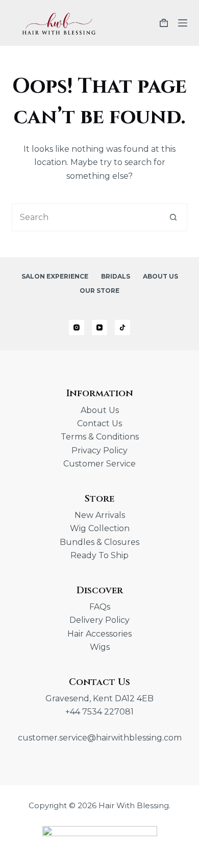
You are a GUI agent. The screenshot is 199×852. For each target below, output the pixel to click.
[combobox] (85, 217)
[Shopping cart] (164, 23)
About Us (160, 276)
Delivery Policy (99, 620)
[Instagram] (76, 327)
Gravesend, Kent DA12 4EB (99, 698)
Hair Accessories (99, 634)
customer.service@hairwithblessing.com (100, 738)
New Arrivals (99, 515)
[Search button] (173, 217)
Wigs (100, 647)
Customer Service (99, 464)
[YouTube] (99, 327)
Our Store (99, 290)
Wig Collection (100, 528)
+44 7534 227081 (99, 712)
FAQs (99, 607)
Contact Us (99, 423)
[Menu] (182, 23)
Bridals (115, 276)
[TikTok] (122, 327)
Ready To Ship (99, 555)
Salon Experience (54, 276)
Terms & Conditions (100, 437)
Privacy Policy (99, 450)
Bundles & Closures (99, 542)
